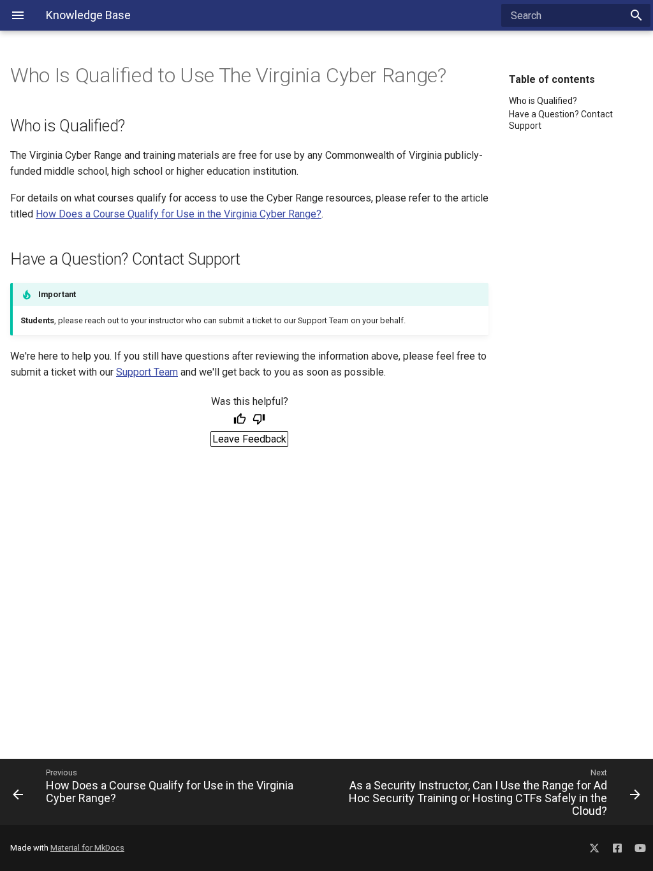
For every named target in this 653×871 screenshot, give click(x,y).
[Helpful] (239, 420)
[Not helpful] (258, 420)
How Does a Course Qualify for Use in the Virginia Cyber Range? (178, 214)
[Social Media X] (594, 846)
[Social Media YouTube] (640, 846)
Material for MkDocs (87, 848)
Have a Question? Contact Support (561, 120)
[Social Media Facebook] (617, 846)
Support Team (147, 372)
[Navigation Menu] (18, 15)
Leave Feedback (249, 439)
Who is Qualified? (543, 101)
